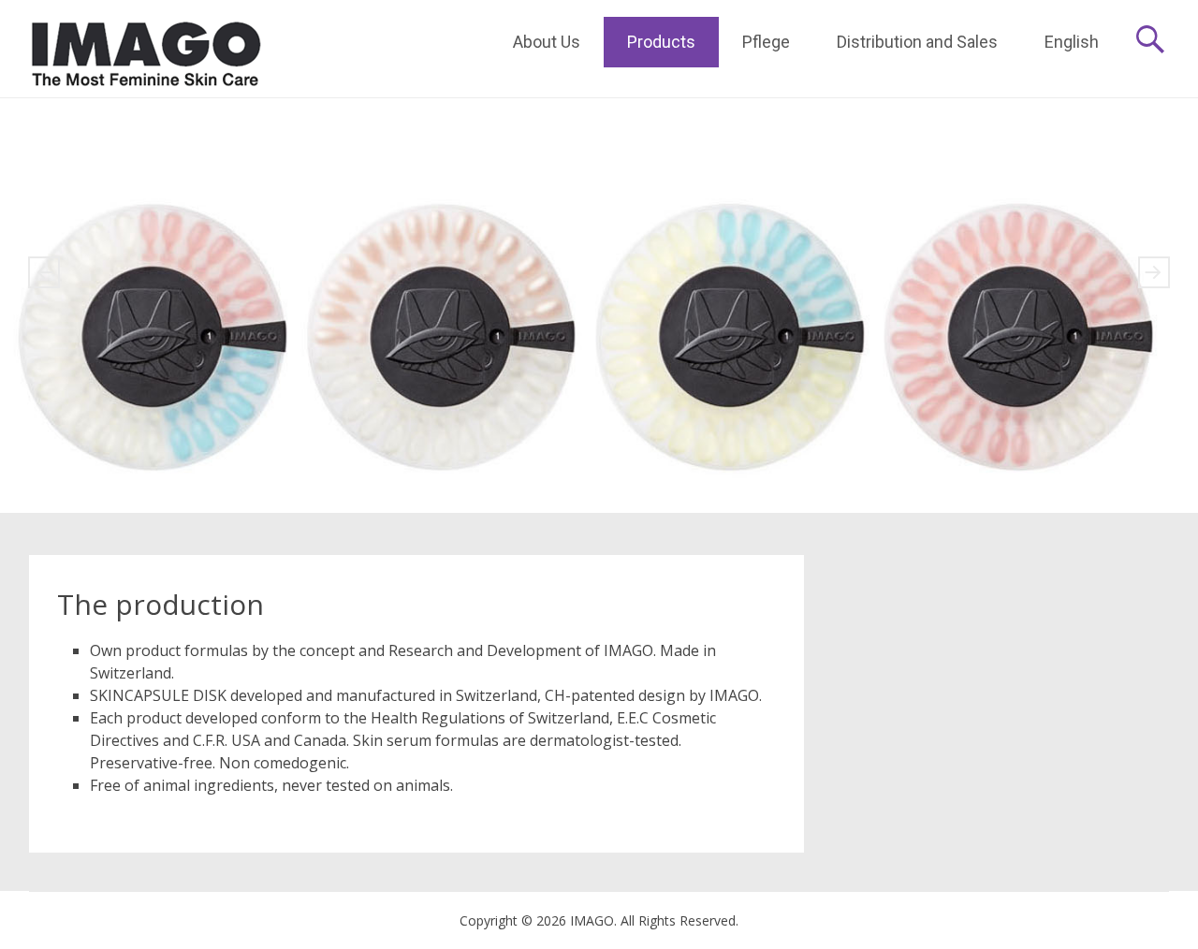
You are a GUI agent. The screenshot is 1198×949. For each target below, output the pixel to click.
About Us (546, 41)
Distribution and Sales (917, 41)
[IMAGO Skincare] (146, 48)
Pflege (766, 41)
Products (661, 41)
